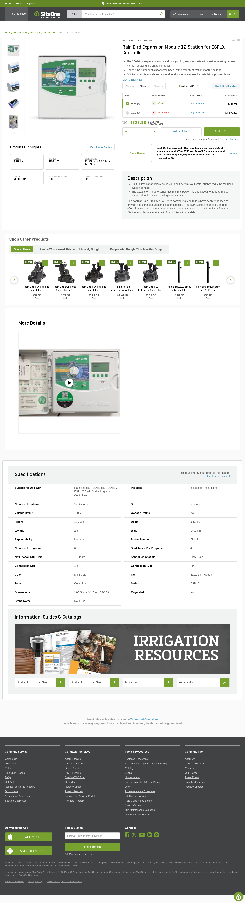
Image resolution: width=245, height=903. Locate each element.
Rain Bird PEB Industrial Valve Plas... (122, 289)
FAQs (8, 777)
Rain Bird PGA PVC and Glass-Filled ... (37, 289)
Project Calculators (135, 805)
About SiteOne (73, 759)
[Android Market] (32, 851)
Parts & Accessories (71, 33)
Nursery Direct (73, 786)
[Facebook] (128, 836)
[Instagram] (157, 836)
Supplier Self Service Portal (80, 796)
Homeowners (132, 777)
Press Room (192, 777)
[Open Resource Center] (238, 896)
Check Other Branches (226, 86)
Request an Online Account (20, 786)
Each (135, 103)
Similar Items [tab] (22, 249)
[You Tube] (143, 836)
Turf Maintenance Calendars (140, 810)
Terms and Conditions (144, 719)
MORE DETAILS (132, 79)
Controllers (50, 33)
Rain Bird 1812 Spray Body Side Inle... (179, 289)
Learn (128, 786)
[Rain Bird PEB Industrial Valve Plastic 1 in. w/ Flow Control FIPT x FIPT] (122, 272)
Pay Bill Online (73, 773)
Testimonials (11, 791)
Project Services (74, 791)
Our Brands (191, 773)
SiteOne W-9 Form (75, 777)
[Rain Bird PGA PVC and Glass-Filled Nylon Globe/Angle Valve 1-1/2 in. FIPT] (93, 272)
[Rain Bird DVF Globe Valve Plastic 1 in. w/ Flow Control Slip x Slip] (65, 272)
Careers (189, 768)
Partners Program (74, 800)
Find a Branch (74, 827)
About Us (190, 759)
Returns (9, 768)
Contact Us (11, 759)
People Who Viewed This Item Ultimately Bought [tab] (70, 249)
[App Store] (32, 837)
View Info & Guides (101, 147)
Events (129, 773)
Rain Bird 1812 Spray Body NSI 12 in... (208, 289)
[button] (31, 3)
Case (135, 113)
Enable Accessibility (14, 3)
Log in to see (197, 103)
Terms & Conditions (14, 881)
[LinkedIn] (151, 836)
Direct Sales (11, 763)
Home (7, 33)
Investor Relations (195, 763)
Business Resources (136, 759)
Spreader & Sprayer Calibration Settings (146, 763)
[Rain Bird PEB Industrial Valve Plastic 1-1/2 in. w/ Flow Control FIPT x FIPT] (151, 272)
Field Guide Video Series (138, 800)
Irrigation (35, 33)
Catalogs (130, 768)
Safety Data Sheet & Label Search (143, 782)
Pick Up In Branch (15, 773)
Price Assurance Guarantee (140, 791)
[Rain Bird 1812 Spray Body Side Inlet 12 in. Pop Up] (179, 272)
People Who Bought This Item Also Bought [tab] (137, 249)
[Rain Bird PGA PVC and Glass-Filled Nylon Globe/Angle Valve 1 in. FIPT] (37, 272)
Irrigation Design (74, 763)
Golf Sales (10, 782)
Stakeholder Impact (195, 782)
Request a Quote (231, 139)
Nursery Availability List (137, 814)
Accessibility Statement (17, 796)
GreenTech (71, 782)
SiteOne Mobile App (15, 800)
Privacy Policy (35, 881)
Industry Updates (194, 786)
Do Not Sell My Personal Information (64, 881)
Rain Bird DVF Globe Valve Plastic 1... (65, 289)
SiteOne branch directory (78, 854)
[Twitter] (135, 836)
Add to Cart (222, 131)
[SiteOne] (47, 17)
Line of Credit (72, 768)
